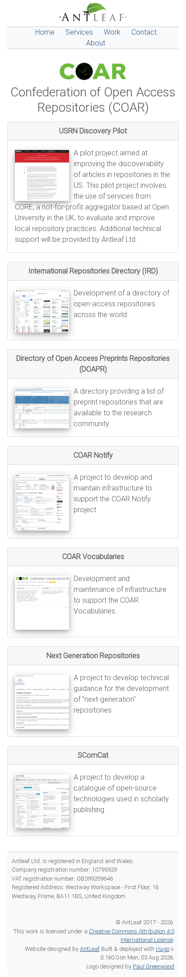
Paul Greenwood (153, 966)
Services (79, 32)
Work (112, 32)
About (95, 43)
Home (45, 32)
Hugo (162, 948)
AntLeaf (90, 948)
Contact (144, 32)
